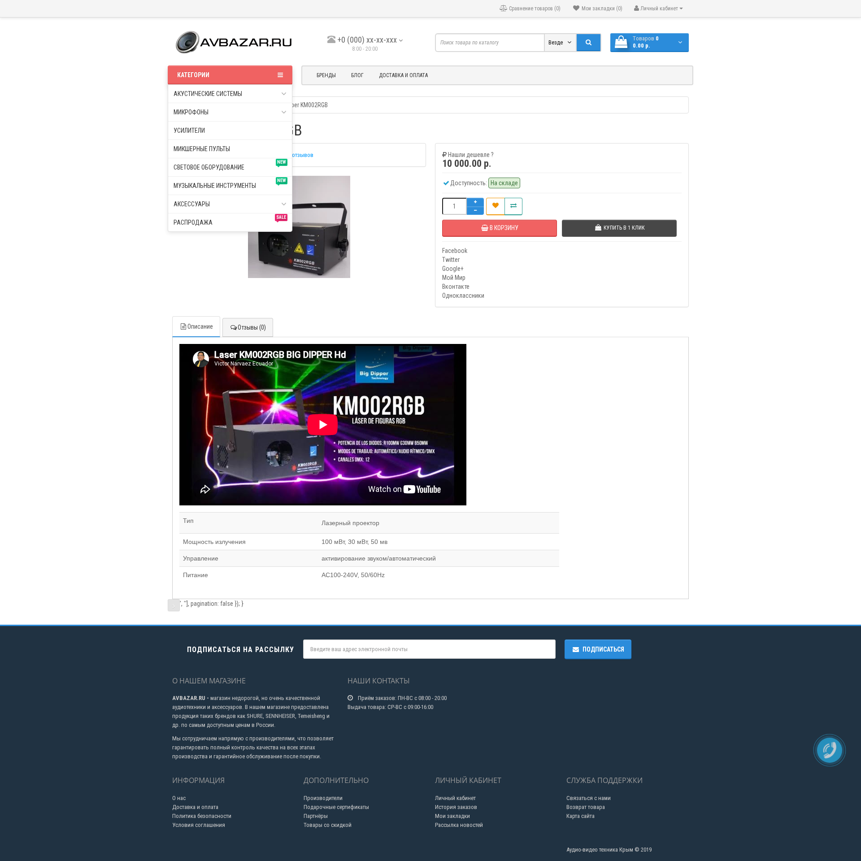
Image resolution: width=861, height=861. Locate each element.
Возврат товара (585, 807)
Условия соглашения (198, 825)
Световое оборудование (230, 165)
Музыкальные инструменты (230, 183)
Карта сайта (580, 816)
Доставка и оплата (403, 75)
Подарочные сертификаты (336, 807)
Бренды (326, 75)
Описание (200, 326)
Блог (357, 75)
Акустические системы (208, 93)
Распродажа (230, 220)
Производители (323, 798)
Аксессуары (192, 204)
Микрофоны (191, 112)
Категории (193, 74)
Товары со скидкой (328, 825)
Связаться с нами (588, 798)
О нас (179, 798)
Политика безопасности (201, 816)
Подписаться (603, 649)
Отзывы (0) (252, 327)
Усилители (189, 130)
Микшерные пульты (202, 148)
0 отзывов (300, 155)
